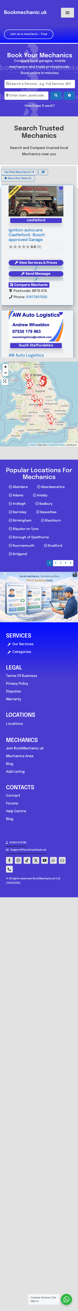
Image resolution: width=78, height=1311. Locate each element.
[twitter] (35, 860)
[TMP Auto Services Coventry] (40, 402)
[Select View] (43, 172)
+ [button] (5, 366)
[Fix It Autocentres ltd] (51, 421)
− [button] (5, 372)
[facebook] (9, 860)
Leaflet (32, 444)
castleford (36, 220)
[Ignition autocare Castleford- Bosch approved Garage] (41, 383)
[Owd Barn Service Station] (29, 385)
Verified (14, 191)
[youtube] (44, 860)
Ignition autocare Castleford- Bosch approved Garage (27, 235)
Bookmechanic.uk (25, 12)
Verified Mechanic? (18, 172)
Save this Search (19, 178)
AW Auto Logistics (26, 355)
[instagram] (18, 860)
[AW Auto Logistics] (34, 398)
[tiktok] (27, 860)
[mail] (62, 860)
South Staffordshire (36, 345)
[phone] (9, 869)
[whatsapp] (53, 860)
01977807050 (36, 297)
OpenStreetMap (57, 444)
